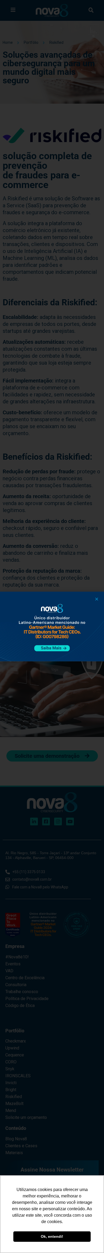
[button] (97, 599)
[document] (52, 626)
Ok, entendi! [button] (52, 1236)
